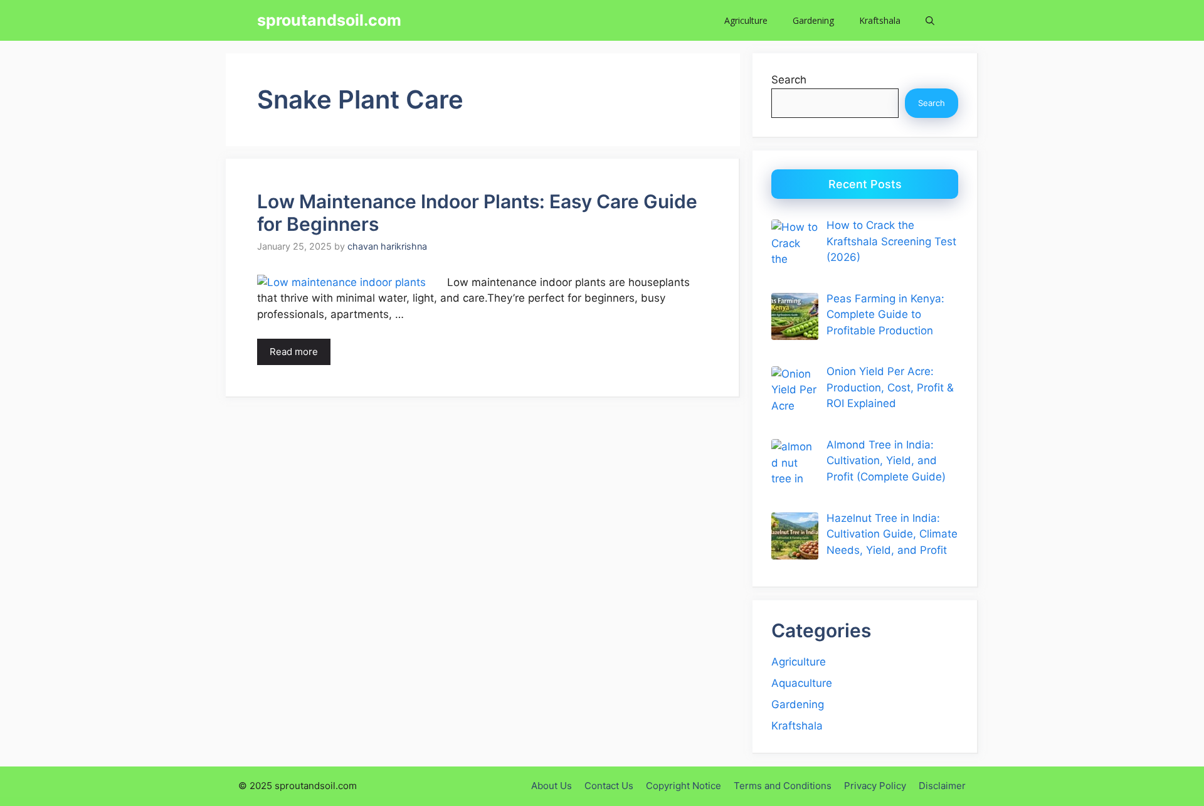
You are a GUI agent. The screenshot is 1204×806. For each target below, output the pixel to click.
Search (788, 79)
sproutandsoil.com (329, 20)
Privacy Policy (875, 786)
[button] (930, 20)
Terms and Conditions (783, 786)
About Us (551, 786)
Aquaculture (801, 683)
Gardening (813, 20)
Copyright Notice (683, 786)
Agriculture (746, 20)
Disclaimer (942, 786)
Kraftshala (879, 20)
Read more (294, 352)
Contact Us (608, 786)
